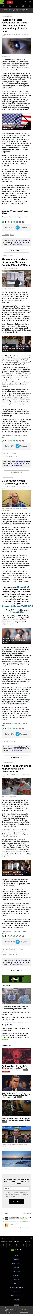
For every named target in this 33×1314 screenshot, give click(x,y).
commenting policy (20, 240)
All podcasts (27, 1213)
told (16, 203)
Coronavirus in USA (9, 453)
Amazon (5, 949)
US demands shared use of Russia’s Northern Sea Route (16, 1169)
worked (27, 693)
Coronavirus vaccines (9, 952)
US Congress (6, 741)
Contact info (16, 1291)
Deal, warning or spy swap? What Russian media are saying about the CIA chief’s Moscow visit (16, 1095)
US (19, 456)
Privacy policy (16, 1279)
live (10, 2)
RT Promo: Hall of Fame (16, 1287)
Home (4, 16)
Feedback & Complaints (16, 1295)
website (4, 720)
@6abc (5, 606)
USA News (10, 16)
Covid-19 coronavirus (9, 456)
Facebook (5, 235)
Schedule (16, 1267)
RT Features (6, 1046)
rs (26, 1238)
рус (13, 1238)
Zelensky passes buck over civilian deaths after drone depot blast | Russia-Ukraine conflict (16, 10)
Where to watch (16, 1263)
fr (22, 1238)
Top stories (6, 985)
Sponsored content (16, 1271)
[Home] (2, 2)
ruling (8, 91)
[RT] (4, 1241)
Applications (16, 1259)
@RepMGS (21, 587)
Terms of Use (16, 1275)
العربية (2, 1238)
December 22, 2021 (16, 612)
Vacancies (16, 1299)
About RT (16, 1283)
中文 (30, 1238)
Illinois (12, 235)
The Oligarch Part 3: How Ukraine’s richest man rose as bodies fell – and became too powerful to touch (15, 1068)
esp (8, 1238)
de (17, 1238)
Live (16, 1255)
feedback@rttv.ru (16, 244)
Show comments (16, 250)
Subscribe (16, 1201)
